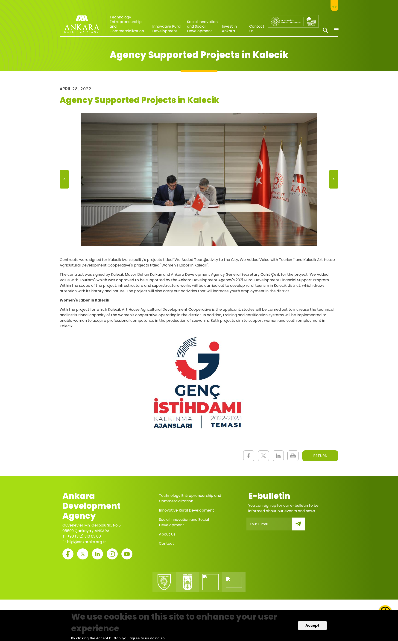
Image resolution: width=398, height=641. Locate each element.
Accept (312, 625)
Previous (64, 181)
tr (334, 7)
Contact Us (256, 29)
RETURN (320, 455)
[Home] (82, 25)
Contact (166, 543)
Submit (301, 526)
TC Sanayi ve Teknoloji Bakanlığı (289, 19)
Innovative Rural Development (166, 29)
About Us (167, 534)
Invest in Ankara (229, 29)
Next (333, 181)
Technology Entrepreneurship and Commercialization (127, 24)
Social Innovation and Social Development (202, 26)
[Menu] (336, 30)
